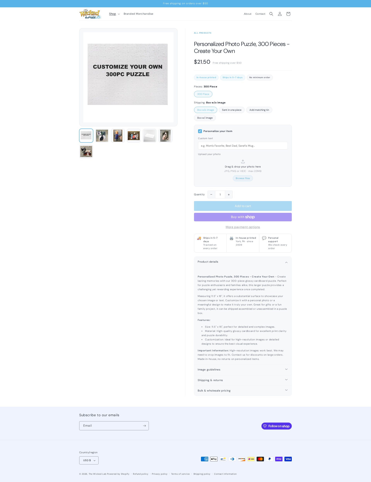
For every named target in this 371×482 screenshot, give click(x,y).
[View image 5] (150, 136)
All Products (203, 33)
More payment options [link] (243, 227)
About (248, 13)
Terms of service (180, 474)
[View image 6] (165, 136)
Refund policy (140, 474)
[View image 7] (86, 151)
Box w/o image (205, 110)
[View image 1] (86, 136)
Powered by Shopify (118, 474)
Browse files (243, 178)
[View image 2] (102, 136)
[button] (114, 14)
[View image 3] (118, 136)
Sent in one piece (231, 110)
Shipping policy (202, 474)
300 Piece (203, 94)
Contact (260, 13)
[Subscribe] (144, 425)
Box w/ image (205, 117)
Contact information (225, 474)
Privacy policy (160, 474)
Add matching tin (259, 110)
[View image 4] (134, 136)
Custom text (205, 138)
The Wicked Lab (97, 474)
